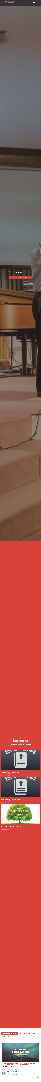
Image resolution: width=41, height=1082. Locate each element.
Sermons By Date (9, 1033)
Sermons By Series (27, 1033)
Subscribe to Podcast (11, 1037)
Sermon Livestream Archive (20, 277)
